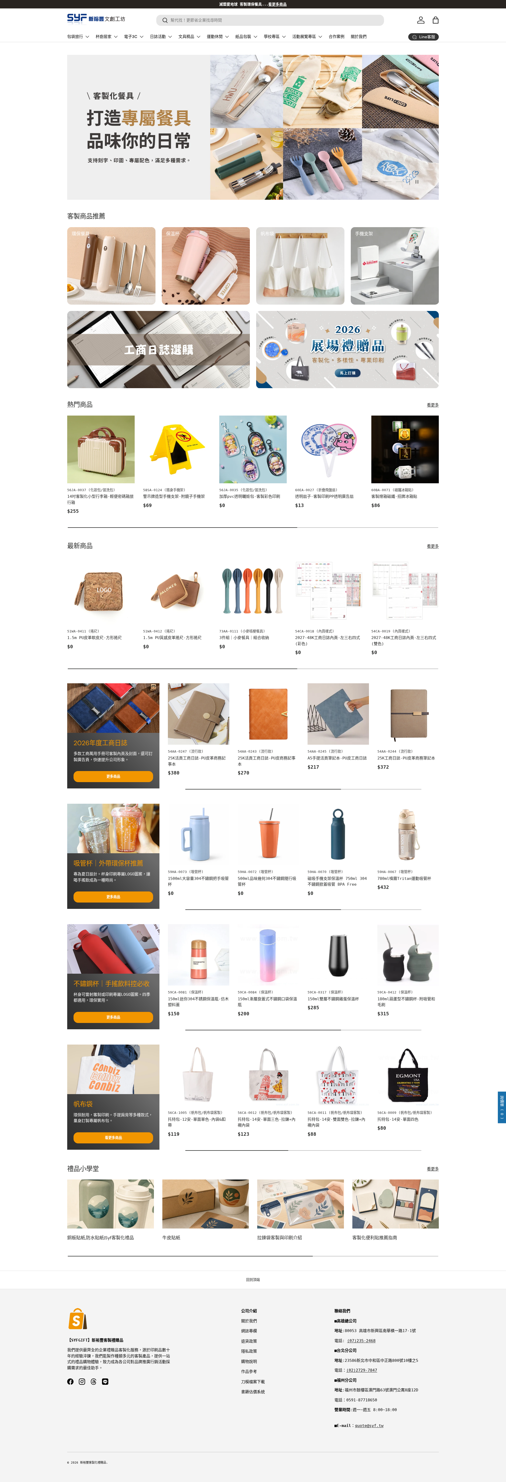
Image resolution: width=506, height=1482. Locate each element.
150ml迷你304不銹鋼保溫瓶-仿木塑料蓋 (198, 1002)
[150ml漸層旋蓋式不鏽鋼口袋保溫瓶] (268, 955)
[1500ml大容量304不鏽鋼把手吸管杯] (198, 834)
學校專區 (272, 36)
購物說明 (249, 1361)
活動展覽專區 (304, 36)
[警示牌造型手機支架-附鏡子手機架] (177, 449)
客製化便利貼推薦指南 (374, 1238)
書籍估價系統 (253, 1392)
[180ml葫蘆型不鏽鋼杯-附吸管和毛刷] (408, 955)
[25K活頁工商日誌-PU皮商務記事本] (268, 714)
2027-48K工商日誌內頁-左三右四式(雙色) (403, 640)
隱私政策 (249, 1351)
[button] (435, 20)
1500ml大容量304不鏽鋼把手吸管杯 (198, 881)
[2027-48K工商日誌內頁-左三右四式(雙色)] (405, 590)
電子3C (130, 36)
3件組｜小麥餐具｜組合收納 (244, 637)
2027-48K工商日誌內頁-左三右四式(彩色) (327, 640)
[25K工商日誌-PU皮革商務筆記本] (408, 714)
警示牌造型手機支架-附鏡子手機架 (174, 496)
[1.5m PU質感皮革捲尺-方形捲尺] (177, 590)
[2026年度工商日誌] (113, 708)
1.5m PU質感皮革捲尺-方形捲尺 (172, 637)
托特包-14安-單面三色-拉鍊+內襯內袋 (266, 1122)
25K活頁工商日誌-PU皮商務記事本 (266, 761)
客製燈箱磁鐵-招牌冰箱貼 (394, 496)
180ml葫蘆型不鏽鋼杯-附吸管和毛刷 (406, 1002)
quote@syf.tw (369, 1425)
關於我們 (359, 36)
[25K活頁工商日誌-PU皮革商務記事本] (198, 714)
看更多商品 (113, 1138)
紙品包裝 (243, 36)
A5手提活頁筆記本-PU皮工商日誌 (337, 758)
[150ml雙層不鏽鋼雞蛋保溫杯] (338, 955)
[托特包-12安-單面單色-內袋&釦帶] (198, 1075)
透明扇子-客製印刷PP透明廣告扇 (324, 496)
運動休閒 (215, 36)
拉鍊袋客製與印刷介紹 (279, 1238)
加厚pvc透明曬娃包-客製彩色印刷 (249, 496)
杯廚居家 (103, 36)
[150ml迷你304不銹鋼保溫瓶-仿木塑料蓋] (198, 955)
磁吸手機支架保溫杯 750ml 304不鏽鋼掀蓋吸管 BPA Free (337, 881)
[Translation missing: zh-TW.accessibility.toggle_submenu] (87, 36)
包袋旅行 (75, 36)
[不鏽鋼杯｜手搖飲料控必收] (113, 949)
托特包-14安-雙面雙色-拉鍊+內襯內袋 (336, 1122)
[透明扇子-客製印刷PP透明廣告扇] (329, 449)
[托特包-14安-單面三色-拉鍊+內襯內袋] (268, 1075)
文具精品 (186, 36)
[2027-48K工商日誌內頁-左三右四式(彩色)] (329, 590)
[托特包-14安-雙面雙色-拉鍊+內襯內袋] (338, 1075)
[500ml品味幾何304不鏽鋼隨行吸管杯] (268, 834)
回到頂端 (253, 1280)
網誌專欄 (249, 1331)
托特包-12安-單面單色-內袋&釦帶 (197, 1122)
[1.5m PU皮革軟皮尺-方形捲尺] (101, 590)
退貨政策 (249, 1341)
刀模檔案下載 (253, 1381)
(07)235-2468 (361, 1340)
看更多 (433, 405)
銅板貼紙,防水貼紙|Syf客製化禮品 (100, 1238)
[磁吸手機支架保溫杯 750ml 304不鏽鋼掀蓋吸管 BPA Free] (338, 834)
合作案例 (336, 36)
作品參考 (249, 1371)
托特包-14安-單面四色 (398, 1119)
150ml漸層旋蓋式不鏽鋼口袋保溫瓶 (267, 1002)
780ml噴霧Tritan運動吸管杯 (404, 878)
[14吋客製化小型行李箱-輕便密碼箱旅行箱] (101, 449)
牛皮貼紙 (171, 1238)
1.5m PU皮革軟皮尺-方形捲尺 (94, 637)
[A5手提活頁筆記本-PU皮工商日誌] (338, 714)
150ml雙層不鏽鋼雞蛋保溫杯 (333, 999)
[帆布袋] (113, 1069)
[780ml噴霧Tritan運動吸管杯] (408, 834)
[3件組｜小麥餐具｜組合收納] (253, 590)
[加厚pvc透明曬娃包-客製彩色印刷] (253, 449)
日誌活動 (158, 36)
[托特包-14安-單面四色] (408, 1075)
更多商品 (113, 776)
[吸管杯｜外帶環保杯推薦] (113, 828)
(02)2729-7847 (361, 1370)
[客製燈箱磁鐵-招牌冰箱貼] (405, 449)
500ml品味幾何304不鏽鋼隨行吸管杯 (267, 881)
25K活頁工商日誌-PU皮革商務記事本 (197, 761)
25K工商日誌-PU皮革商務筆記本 (406, 758)
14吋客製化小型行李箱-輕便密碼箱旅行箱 (100, 499)
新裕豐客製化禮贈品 (93, 1462)
